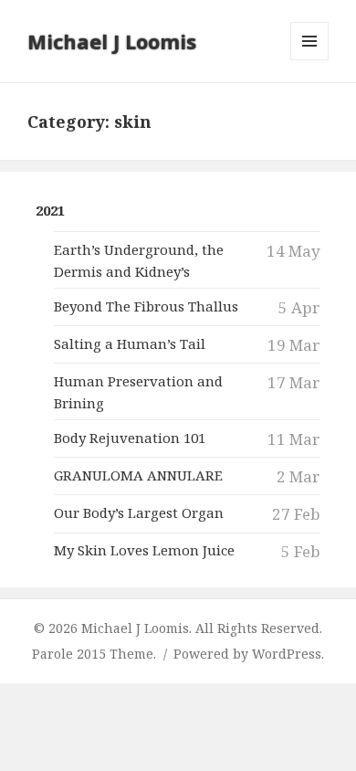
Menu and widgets (310, 59)
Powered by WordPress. (248, 653)
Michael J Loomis (111, 41)
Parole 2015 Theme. (96, 653)
